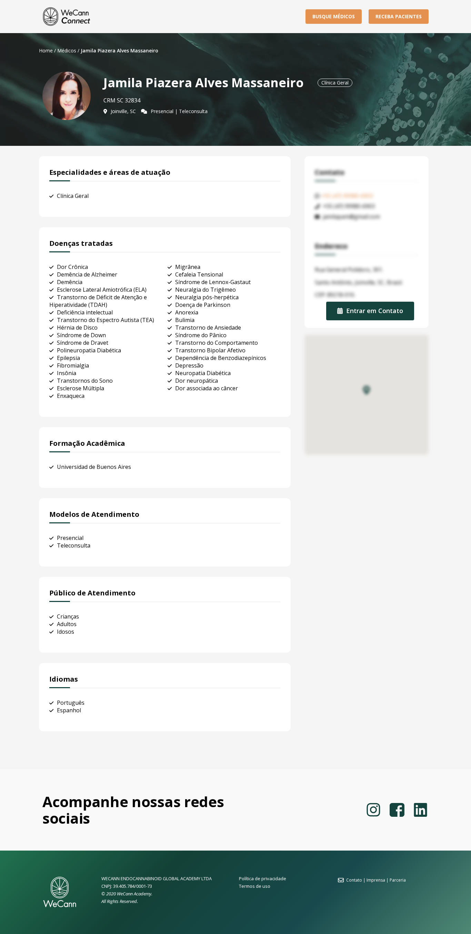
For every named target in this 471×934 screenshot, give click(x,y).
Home (46, 50)
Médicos (66, 50)
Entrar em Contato (374, 310)
